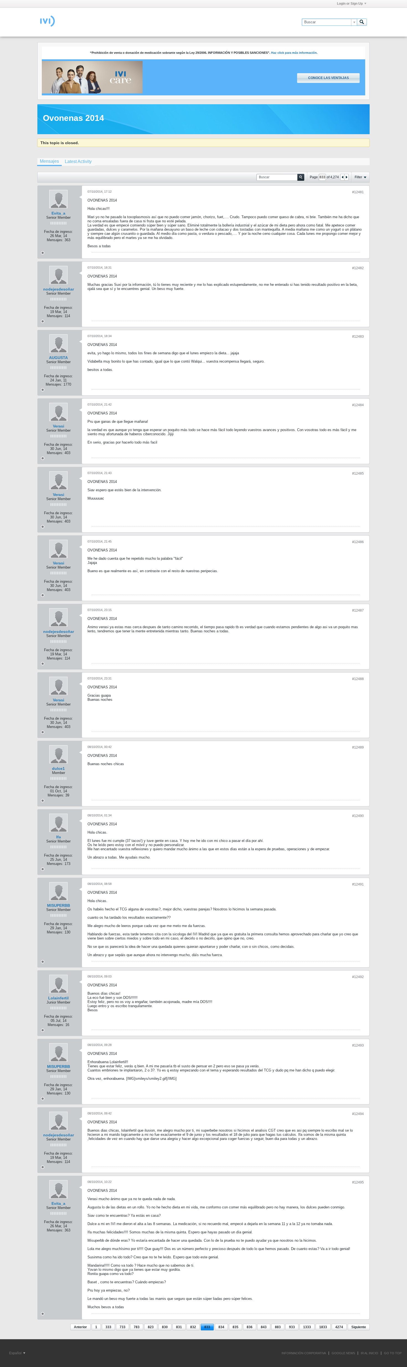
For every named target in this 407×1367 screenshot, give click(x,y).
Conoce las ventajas (328, 78)
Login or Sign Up (350, 4)
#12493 (358, 1045)
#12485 (358, 473)
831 (179, 1327)
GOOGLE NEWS (343, 1353)
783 (137, 1327)
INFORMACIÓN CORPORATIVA (304, 1353)
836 (250, 1327)
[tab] (49, 162)
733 (122, 1327)
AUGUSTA (58, 357)
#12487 (358, 610)
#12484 (358, 405)
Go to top (392, 1353)
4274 (339, 1327)
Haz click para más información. (294, 52)
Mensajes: (55, 240)
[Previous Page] (342, 177)
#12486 (358, 542)
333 (108, 1327)
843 (264, 1327)
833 (207, 1327)
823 (151, 1327)
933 (292, 1327)
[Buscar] (362, 22)
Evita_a (58, 213)
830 (165, 1327)
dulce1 (58, 768)
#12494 (358, 1114)
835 (235, 1327)
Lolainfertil (58, 998)
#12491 (358, 884)
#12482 (358, 268)
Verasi (58, 426)
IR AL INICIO (369, 1353)
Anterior (80, 1327)
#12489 (358, 747)
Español (15, 1353)
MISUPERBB (58, 905)
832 (193, 1327)
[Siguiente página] (346, 177)
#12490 (358, 816)
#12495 (358, 1182)
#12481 (358, 192)
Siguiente (358, 1327)
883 (278, 1327)
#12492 (358, 977)
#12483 (358, 336)
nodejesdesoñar (58, 289)
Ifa (58, 837)
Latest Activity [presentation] (78, 161)
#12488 (358, 679)
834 (221, 1327)
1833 (323, 1327)
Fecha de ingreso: (58, 232)
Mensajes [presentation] (49, 161)
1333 (307, 1327)
